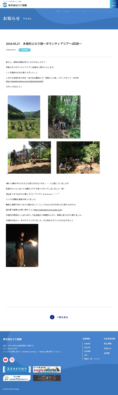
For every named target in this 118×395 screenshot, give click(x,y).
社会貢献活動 (109, 338)
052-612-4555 (12, 348)
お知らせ (107, 348)
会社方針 (87, 347)
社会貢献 (66, 11)
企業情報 (86, 338)
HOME (58, 11)
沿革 (85, 355)
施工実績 (107, 343)
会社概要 (87, 351)
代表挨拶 (87, 343)
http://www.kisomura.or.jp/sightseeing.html (24, 81)
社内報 (107, 353)
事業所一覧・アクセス (92, 359)
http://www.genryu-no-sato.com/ (48, 209)
